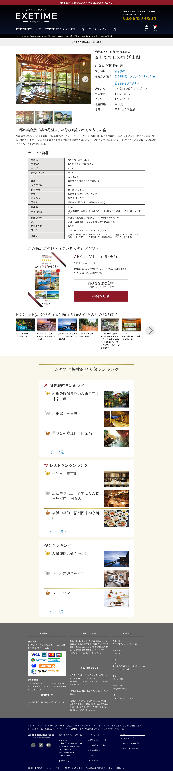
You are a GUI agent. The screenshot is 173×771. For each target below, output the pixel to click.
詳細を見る (101, 296)
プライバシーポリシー (54, 768)
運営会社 (31, 768)
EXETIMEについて (28, 29)
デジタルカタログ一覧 (102, 29)
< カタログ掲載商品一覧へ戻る (86, 41)
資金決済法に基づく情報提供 (95, 768)
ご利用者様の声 (94, 750)
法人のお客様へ (94, 760)
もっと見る (59, 451)
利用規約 (40, 768)
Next (85, 79)
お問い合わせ (64, 761)
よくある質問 (93, 755)
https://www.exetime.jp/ (124, 698)
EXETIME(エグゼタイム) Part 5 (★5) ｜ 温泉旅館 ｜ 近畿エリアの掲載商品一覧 (65, 36)
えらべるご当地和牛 (127, 748)
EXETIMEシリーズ (127, 738)
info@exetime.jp (120, 688)
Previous (22, 79)
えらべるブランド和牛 (128, 743)
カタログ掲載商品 (28, 36)
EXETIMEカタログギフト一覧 (64, 29)
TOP (17, 36)
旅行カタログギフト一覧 (97, 740)
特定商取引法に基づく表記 (73, 768)
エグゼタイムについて (96, 735)
